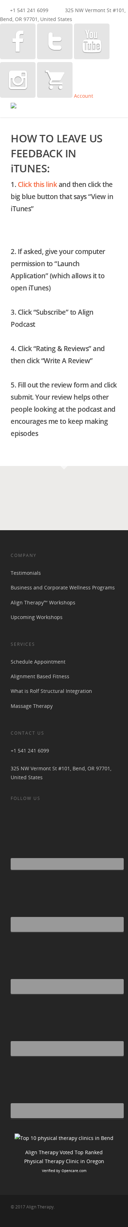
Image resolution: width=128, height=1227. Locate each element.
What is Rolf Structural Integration (51, 691)
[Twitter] (55, 57)
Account (83, 95)
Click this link (37, 184)
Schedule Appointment (38, 661)
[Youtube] (92, 57)
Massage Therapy (32, 706)
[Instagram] (18, 95)
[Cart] (55, 95)
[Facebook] (18, 57)
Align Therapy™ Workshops (43, 602)
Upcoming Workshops (37, 617)
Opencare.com (74, 1170)
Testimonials (26, 572)
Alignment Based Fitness (40, 676)
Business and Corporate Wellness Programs (63, 587)
